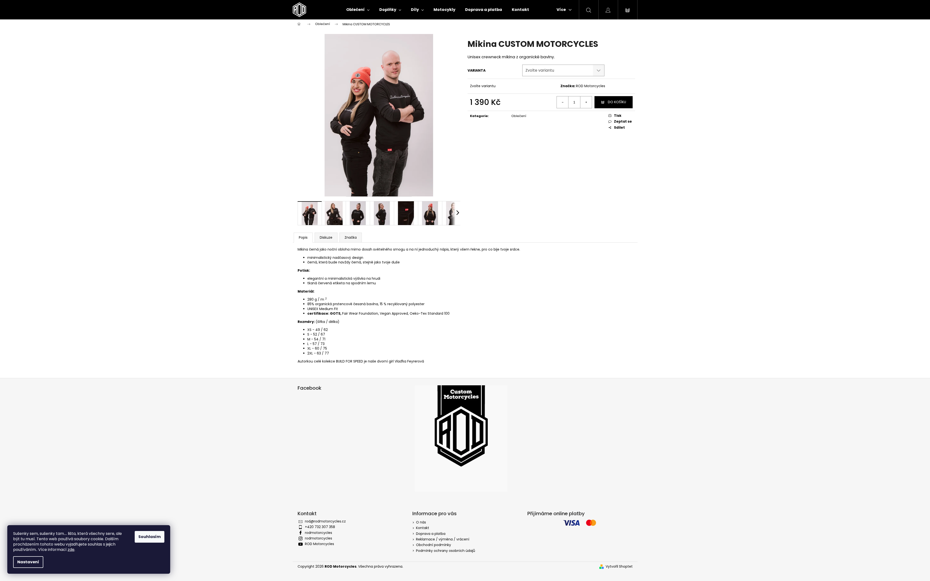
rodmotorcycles (318, 532)
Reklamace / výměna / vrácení (442, 539)
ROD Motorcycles (590, 86)
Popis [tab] (303, 237)
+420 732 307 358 (320, 526)
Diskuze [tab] (326, 237)
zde (71, 549)
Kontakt (422, 527)
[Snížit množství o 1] (562, 102)
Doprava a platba (430, 533)
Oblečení (518, 116)
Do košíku (617, 102)
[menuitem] (357, 9)
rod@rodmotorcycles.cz (325, 521)
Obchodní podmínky (433, 544)
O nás (421, 522)
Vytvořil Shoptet (619, 566)
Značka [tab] (351, 237)
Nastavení (28, 562)
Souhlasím (149, 536)
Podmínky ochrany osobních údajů (445, 550)
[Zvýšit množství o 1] (586, 102)
